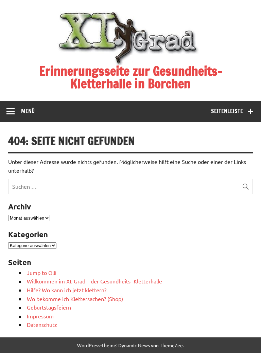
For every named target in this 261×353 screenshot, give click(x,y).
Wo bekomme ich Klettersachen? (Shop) (75, 298)
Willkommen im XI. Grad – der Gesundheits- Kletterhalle (94, 281)
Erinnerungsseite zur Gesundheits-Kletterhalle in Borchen (130, 77)
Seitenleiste (227, 111)
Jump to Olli (41, 272)
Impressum (40, 316)
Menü (28, 111)
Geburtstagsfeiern (49, 307)
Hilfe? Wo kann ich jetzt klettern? (66, 289)
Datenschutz (42, 324)
